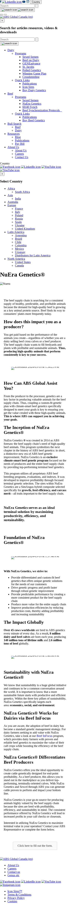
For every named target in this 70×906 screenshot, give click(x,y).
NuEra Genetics (31, 103)
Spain (18, 222)
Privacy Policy (16, 897)
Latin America (15, 232)
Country (36, 2)
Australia (12, 202)
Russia (19, 218)
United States (23, 262)
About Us (13, 147)
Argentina (21, 235)
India (18, 198)
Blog (18, 137)
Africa (11, 188)
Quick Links (22, 80)
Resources (13, 133)
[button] (35, 846)
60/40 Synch (29, 107)
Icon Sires (28, 86)
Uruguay (20, 252)
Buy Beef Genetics (33, 120)
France (19, 208)
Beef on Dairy (30, 60)
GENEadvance (31, 63)
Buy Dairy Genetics (34, 90)
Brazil (18, 238)
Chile (18, 242)
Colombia (21, 245)
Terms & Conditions (19, 894)
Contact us (13, 871)
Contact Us (21, 157)
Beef (10, 93)
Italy (17, 212)
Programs (20, 53)
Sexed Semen (30, 56)
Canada (19, 265)
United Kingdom (25, 228)
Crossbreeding (30, 76)
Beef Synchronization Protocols (42, 110)
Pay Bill (19, 143)
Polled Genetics (31, 70)
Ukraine (19, 225)
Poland (19, 215)
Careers (19, 153)
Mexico (19, 248)
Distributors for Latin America (32, 255)
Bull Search (14, 123)
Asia (10, 195)
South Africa (22, 191)
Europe (11, 205)
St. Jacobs (28, 66)
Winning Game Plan (34, 73)
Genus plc (13, 875)
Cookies (12, 901)
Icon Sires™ (14, 891)
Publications (29, 83)
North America (16, 258)
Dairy (10, 50)
